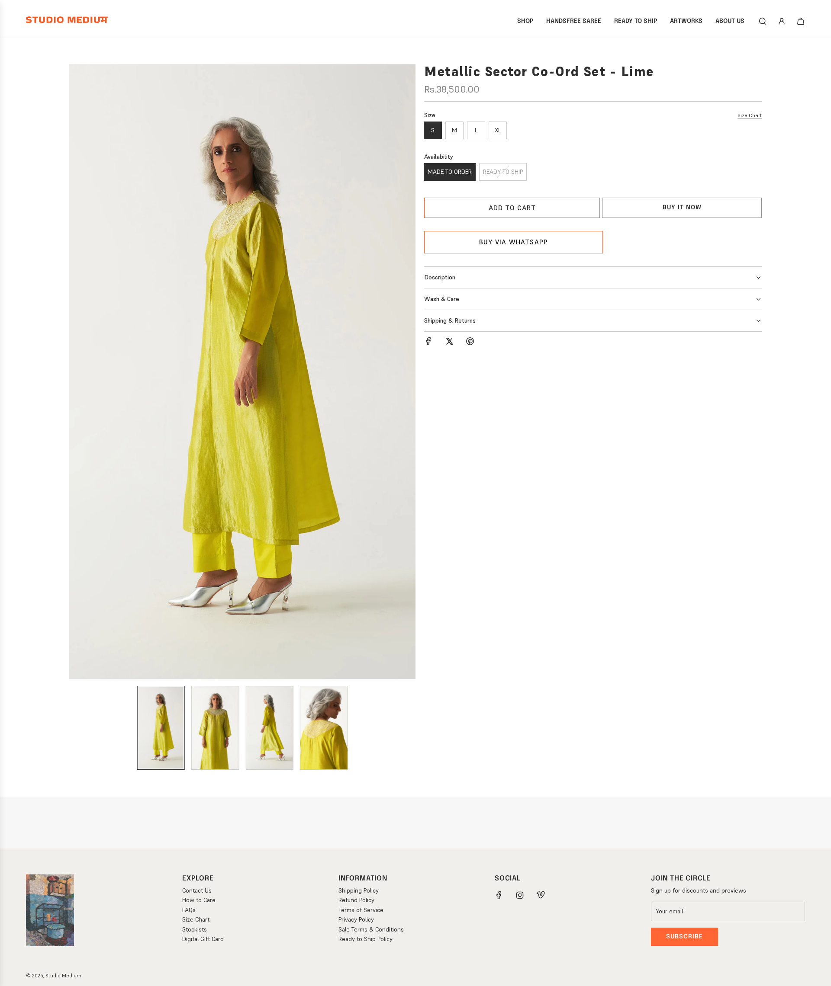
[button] (76, 371)
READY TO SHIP (503, 172)
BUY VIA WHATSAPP (513, 242)
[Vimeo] (540, 895)
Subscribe (684, 937)
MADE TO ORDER (450, 172)
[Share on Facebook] (428, 342)
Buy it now (682, 208)
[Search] (762, 21)
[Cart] (800, 21)
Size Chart (750, 115)
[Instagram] (519, 895)
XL (498, 130)
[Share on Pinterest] (470, 342)
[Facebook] (499, 895)
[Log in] (781, 21)
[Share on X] (449, 342)
